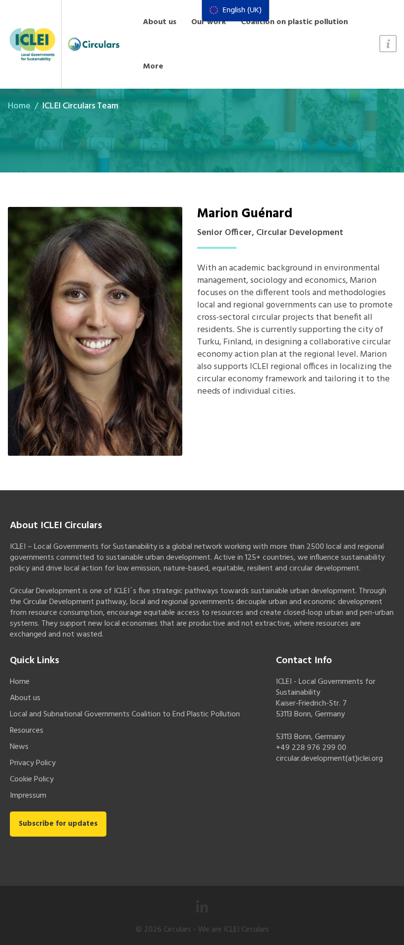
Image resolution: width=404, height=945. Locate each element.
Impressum (28, 795)
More (153, 66)
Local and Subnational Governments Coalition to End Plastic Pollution (125, 714)
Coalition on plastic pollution (294, 22)
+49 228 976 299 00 (311, 748)
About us (159, 22)
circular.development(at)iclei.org (329, 758)
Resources (26, 730)
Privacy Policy (33, 763)
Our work (208, 22)
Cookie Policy (32, 779)
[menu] (235, 10)
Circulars (177, 929)
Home (19, 106)
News (19, 747)
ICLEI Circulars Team (80, 106)
